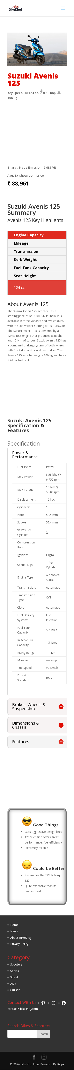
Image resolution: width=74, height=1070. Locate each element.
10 (41, 62)
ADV (13, 984)
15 (58, 62)
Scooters (16, 964)
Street (14, 977)
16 (62, 62)
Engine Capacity (28, 234)
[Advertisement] (37, 134)
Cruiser (15, 990)
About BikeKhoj (20, 938)
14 (55, 62)
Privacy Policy (19, 944)
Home (14, 925)
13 (51, 62)
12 (48, 62)
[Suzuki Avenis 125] (37, 65)
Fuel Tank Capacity (31, 267)
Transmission (26, 251)
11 (44, 62)
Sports (14, 971)
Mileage (21, 243)
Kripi (60, 1064)
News (14, 931)
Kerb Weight (25, 259)
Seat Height (25, 275)
